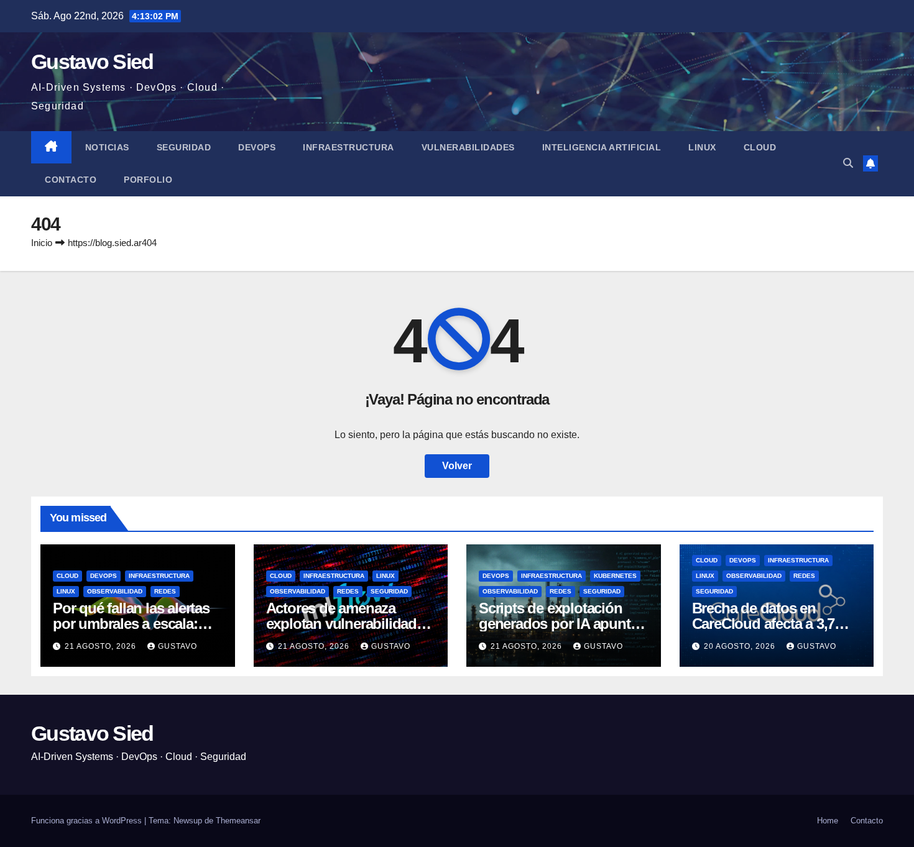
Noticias (107, 147)
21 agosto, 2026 (102, 646)
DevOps (256, 147)
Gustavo (177, 646)
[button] (848, 163)
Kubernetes (615, 575)
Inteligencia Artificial (602, 147)
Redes (165, 591)
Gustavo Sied (92, 61)
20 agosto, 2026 (741, 646)
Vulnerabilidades (468, 147)
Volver (457, 465)
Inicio (41, 242)
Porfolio (148, 180)
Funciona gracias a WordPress (87, 820)
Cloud (760, 147)
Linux (702, 147)
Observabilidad (114, 591)
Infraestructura (348, 147)
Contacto (70, 180)
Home (827, 820)
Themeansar (238, 820)
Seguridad (184, 147)
